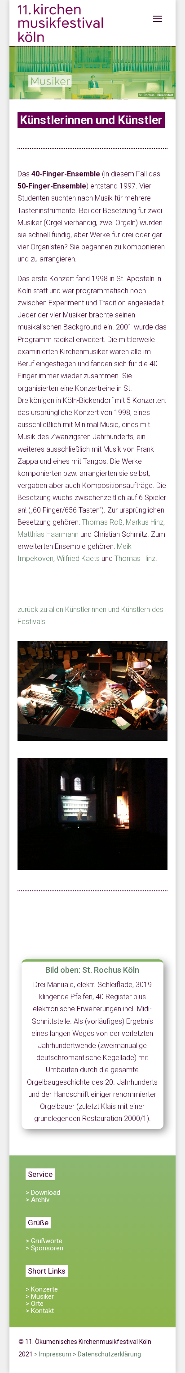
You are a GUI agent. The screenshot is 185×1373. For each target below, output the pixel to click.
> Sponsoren (44, 1248)
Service (40, 1174)
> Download (43, 1193)
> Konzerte (42, 1289)
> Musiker (40, 1296)
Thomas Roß (102, 522)
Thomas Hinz (135, 558)
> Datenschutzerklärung (107, 1354)
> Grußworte (44, 1241)
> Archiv (37, 1200)
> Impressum (52, 1354)
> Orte (35, 1304)
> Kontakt (40, 1311)
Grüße (38, 1222)
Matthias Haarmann (48, 534)
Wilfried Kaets (78, 558)
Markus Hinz (144, 522)
